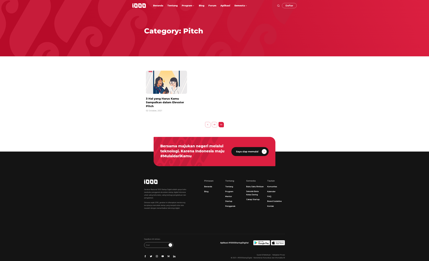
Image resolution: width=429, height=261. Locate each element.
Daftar (289, 5)
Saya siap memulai (247, 151)
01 (214, 125)
